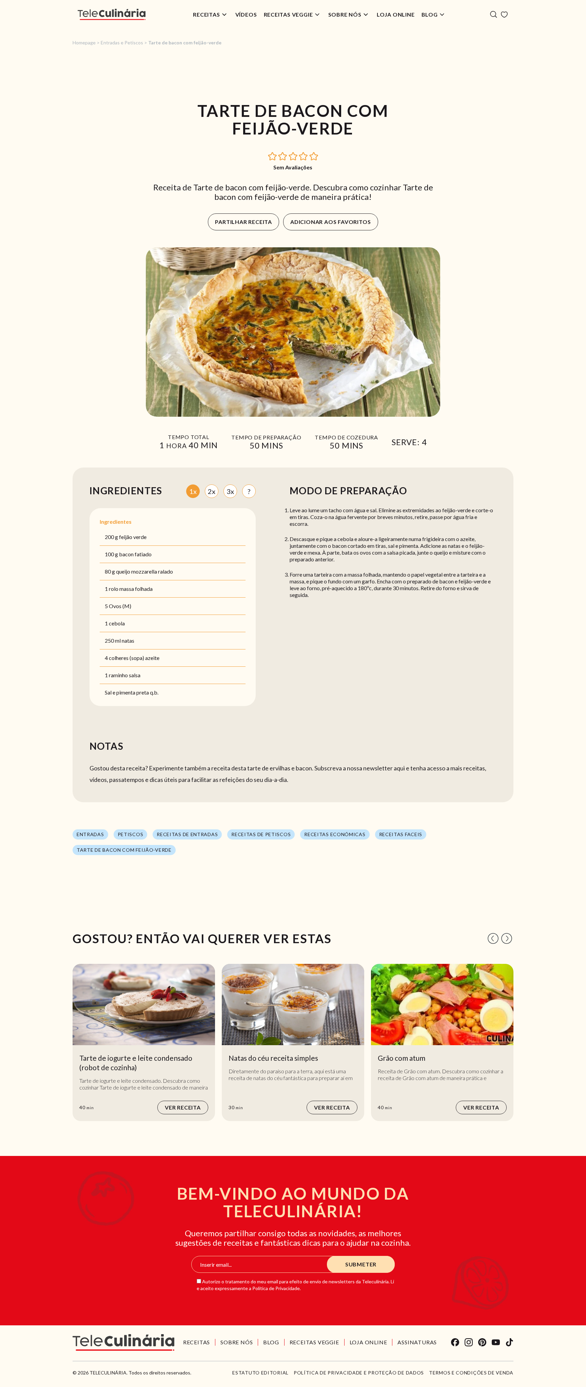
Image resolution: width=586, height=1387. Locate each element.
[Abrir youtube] (496, 1342)
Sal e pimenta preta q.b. (131, 692)
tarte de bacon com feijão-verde (124, 850)
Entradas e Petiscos (122, 42)
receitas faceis (401, 834)
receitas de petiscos (261, 834)
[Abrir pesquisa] (493, 14)
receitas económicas (334, 834)
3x (230, 491)
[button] (272, 155)
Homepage (84, 42)
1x (193, 491)
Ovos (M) (120, 606)
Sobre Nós (345, 14)
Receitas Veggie (288, 14)
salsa (134, 675)
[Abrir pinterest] (482, 1342)
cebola (117, 623)
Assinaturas (417, 1342)
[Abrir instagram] (469, 1342)
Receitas (206, 14)
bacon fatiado (135, 554)
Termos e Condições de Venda (471, 1372)
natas (128, 640)
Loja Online (396, 14)
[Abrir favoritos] (504, 15)
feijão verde (132, 537)
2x (211, 491)
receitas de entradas (187, 834)
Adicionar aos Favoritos (330, 222)
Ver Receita (183, 1107)
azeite (152, 658)
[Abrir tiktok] (509, 1342)
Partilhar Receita (243, 222)
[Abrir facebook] (455, 1342)
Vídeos (246, 14)
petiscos (130, 834)
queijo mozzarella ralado (144, 571)
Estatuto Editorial (260, 1372)
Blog (430, 14)
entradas (90, 834)
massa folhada (136, 588)
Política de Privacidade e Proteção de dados (359, 1372)
